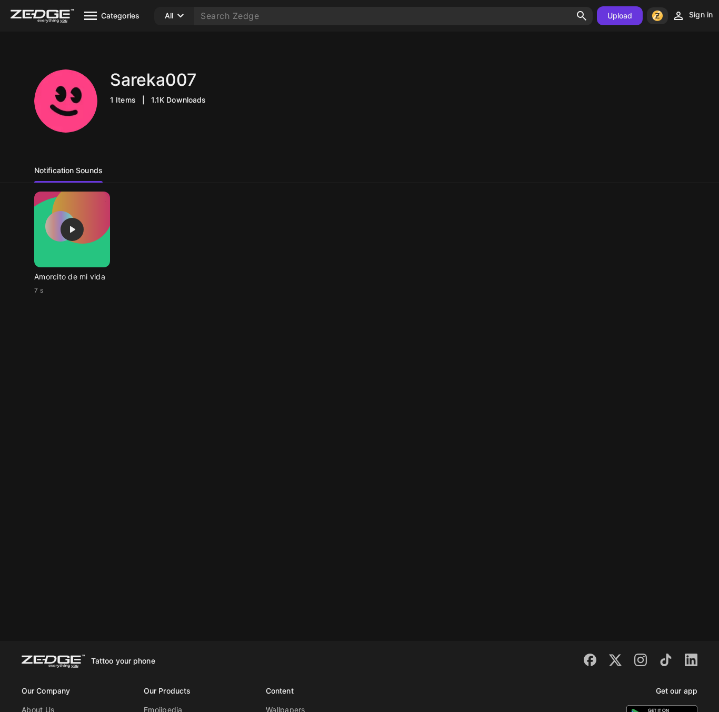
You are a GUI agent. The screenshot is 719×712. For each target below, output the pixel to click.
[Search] (581, 16)
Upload (620, 15)
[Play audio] (72, 229)
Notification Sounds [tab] (68, 170)
